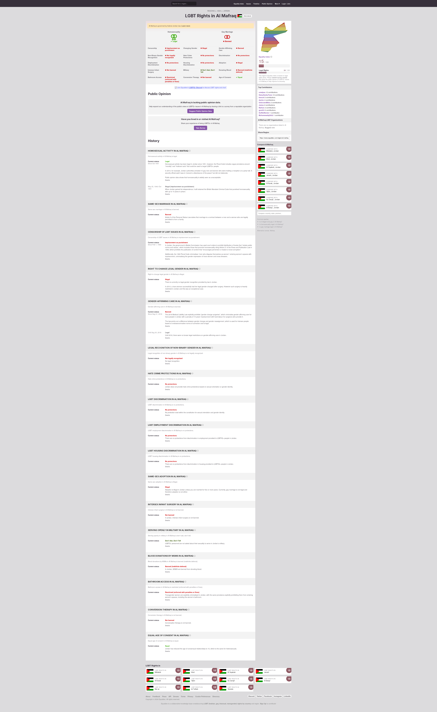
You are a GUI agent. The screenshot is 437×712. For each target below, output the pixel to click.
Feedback (156, 696)
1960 (159, 244)
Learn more (185, 26)
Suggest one (270, 127)
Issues (248, 4)
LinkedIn (287, 696)
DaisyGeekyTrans (265, 95)
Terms (183, 696)
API (170, 696)
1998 (167, 249)
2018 (160, 314)
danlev (261, 100)
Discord (251, 696)
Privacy (190, 696)
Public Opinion (267, 4)
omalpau (262, 92)
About (148, 696)
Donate (176, 696)
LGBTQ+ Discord (195, 87)
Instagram (278, 696)
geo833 (261, 110)
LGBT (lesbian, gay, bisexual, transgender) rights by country (227, 703)
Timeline (256, 4)
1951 (157, 163)
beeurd (261, 97)
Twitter (259, 696)
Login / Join (286, 4)
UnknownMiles (264, 102)
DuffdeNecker (264, 113)
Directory (216, 696)
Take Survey (200, 128)
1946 (156, 186)
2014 (169, 171)
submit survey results (279, 78)
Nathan (261, 107)
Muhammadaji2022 (266, 115)
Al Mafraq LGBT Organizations (270, 120)
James (261, 105)
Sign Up (263, 703)
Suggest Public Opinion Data (200, 111)
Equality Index (239, 4)
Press (164, 696)
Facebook (268, 696)
